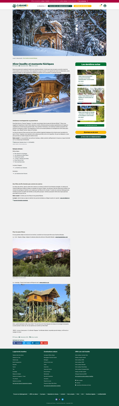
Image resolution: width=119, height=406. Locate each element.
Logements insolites (19, 351)
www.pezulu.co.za (44, 282)
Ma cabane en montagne (20, 153)
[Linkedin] (62, 399)
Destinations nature (50, 351)
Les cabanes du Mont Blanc (21, 155)
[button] (18, 342)
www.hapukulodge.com (61, 237)
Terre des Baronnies (19, 162)
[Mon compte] (105, 5)
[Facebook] (56, 399)
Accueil (14, 58)
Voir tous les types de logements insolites (22, 383)
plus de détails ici (64, 198)
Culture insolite (19, 58)
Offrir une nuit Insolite (82, 351)
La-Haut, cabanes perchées (21, 158)
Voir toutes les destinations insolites (52, 385)
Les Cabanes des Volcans (20, 173)
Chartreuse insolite (19, 157)
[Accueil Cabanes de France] (20, 6)
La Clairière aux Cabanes (20, 167)
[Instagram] (59, 399)
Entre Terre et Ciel (18, 160)
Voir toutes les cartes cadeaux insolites (84, 376)
